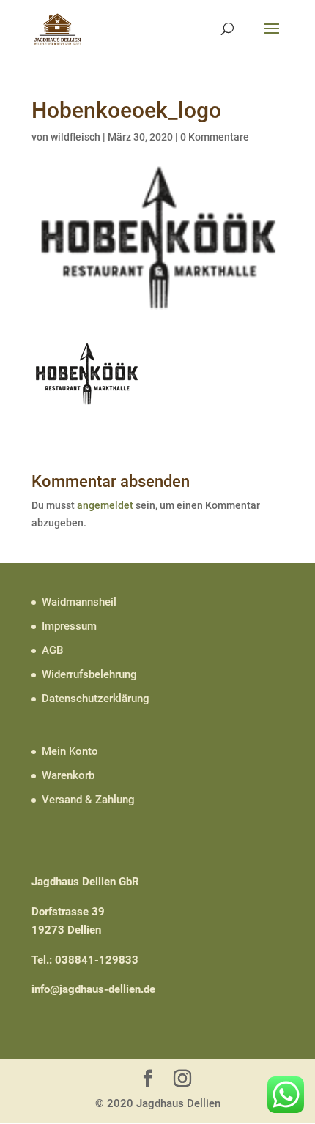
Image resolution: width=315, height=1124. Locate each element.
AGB (52, 650)
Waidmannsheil (79, 601)
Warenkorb (68, 775)
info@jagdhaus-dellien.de (93, 989)
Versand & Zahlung (88, 799)
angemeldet (105, 505)
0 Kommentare (214, 137)
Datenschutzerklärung (95, 698)
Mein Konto (70, 751)
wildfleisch (75, 137)
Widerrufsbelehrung (89, 674)
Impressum (69, 626)
